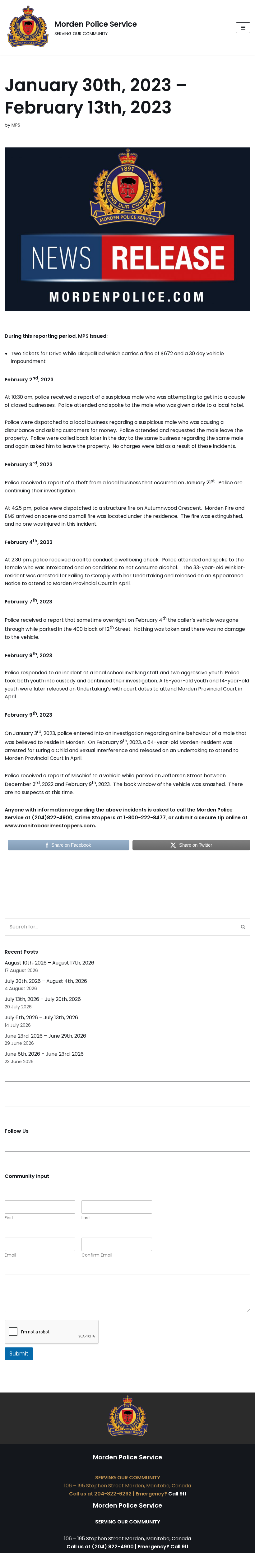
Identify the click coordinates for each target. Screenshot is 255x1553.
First (9, 1218)
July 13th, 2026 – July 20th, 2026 (43, 999)
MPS (16, 125)
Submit (18, 1353)
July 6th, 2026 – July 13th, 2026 (41, 1017)
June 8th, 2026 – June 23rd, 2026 (44, 1054)
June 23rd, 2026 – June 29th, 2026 (45, 1035)
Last (85, 1218)
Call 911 (177, 1493)
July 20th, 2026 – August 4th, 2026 (46, 981)
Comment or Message (34, 1270)
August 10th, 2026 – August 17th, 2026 (49, 962)
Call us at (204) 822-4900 (100, 1546)
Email (10, 1255)
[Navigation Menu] (243, 27)
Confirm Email (96, 1255)
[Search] (243, 927)
